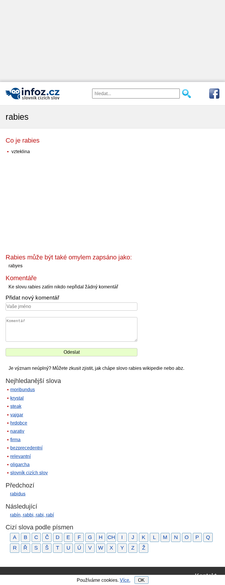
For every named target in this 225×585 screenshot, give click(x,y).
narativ (17, 431)
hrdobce (18, 422)
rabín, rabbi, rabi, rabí (32, 514)
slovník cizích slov (29, 472)
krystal (17, 398)
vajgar (16, 414)
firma (15, 439)
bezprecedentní (26, 447)
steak (15, 406)
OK (141, 580)
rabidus (17, 493)
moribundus (22, 389)
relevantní (20, 456)
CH (111, 537)
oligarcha (20, 464)
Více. (125, 580)
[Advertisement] (112, 41)
